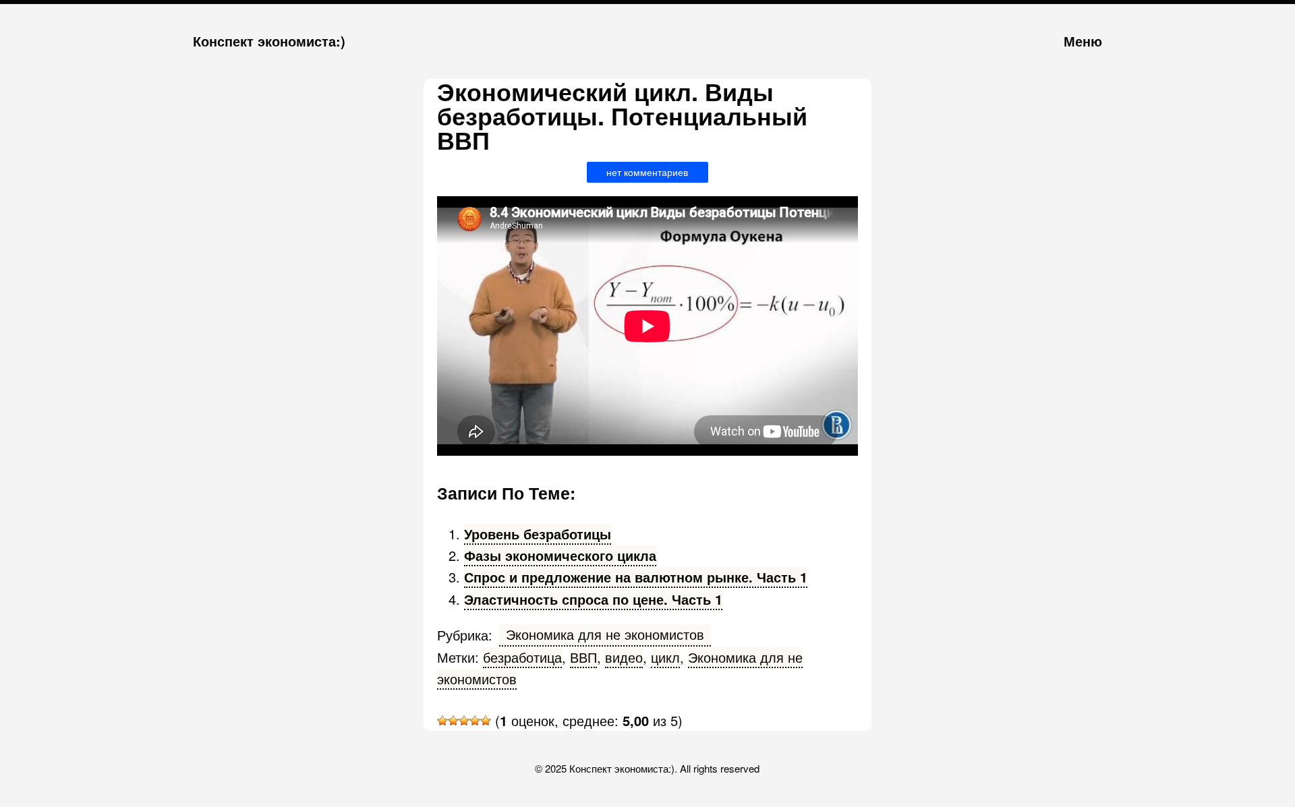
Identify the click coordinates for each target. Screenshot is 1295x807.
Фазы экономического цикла (560, 555)
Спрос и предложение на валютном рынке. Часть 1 (635, 577)
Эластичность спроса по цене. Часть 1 (593, 599)
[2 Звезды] (453, 720)
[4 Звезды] (474, 720)
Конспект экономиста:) (269, 41)
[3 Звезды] (464, 720)
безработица (522, 657)
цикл (665, 657)
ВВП (583, 657)
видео (624, 657)
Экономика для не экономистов (605, 634)
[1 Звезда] (442, 720)
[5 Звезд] (485, 720)
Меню (1083, 41)
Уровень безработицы (537, 533)
